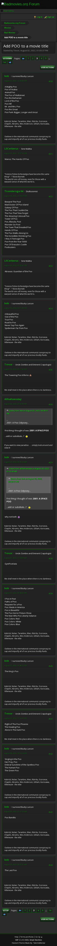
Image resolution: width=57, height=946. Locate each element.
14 (4, 62)
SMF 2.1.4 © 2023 (22, 940)
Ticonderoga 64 (13, 191)
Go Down (7, 58)
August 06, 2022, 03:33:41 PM (15, 265)
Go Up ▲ (39, 937)
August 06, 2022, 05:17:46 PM (15, 369)
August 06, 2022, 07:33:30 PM (15, 404)
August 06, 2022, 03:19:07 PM (15, 196)
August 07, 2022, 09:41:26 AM (15, 462)
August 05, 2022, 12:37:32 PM (15, 153)
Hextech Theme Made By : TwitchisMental (28, 943)
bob (6, 76)
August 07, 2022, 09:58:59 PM (15, 593)
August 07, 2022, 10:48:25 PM (15, 665)
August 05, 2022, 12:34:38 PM (15, 81)
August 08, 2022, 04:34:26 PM (15, 753)
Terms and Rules (26, 937)
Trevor (8, 364)
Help (16, 937)
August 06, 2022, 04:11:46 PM (15, 308)
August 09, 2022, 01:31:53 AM (15, 811)
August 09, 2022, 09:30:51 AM (15, 864)
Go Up (6, 910)
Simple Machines (35, 940)
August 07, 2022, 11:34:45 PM (15, 718)
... (49, 58)
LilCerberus (11, 148)
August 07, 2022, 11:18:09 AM (15, 558)
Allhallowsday (12, 399)
